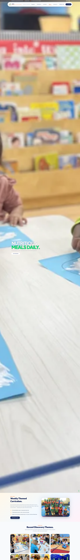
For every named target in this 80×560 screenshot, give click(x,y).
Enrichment (39, 4)
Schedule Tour (61, 4)
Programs (33, 4)
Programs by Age (15, 517)
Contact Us (55, 4)
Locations (45, 4)
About (50, 4)
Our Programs (15, 253)
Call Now (69, 4)
